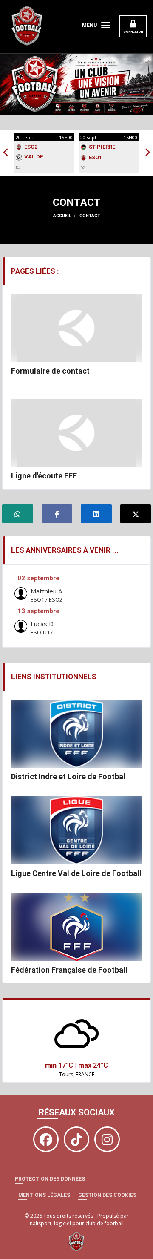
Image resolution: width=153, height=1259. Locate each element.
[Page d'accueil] (76, 1241)
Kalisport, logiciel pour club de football (77, 1223)
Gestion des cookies (107, 1195)
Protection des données (50, 1179)
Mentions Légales (44, 1195)
